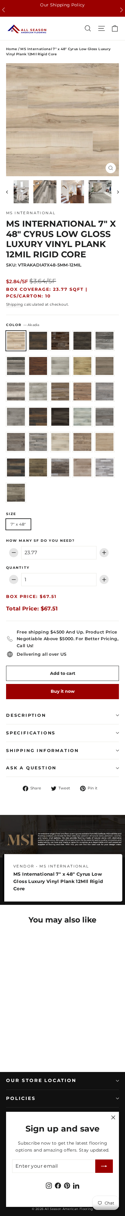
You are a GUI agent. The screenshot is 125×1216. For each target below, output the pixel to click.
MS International (31, 213)
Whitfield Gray (82, 467)
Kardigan (82, 417)
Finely (104, 391)
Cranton (104, 366)
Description (26, 715)
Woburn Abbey (104, 467)
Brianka (60, 366)
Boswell (104, 341)
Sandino (104, 442)
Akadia (16, 341)
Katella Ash (104, 417)
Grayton (16, 417)
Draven (16, 391)
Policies (21, 1098)
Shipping (14, 304)
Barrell (38, 341)
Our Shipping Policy (62, 5)
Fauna (82, 391)
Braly (38, 366)
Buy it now (63, 691)
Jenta (60, 417)
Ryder (82, 442)
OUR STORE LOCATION (41, 1080)
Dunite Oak (38, 391)
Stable (16, 467)
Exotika (60, 391)
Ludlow (16, 442)
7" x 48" (18, 524)
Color (22, 325)
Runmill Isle (60, 442)
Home (11, 49)
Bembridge (60, 341)
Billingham (82, 341)
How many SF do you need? (40, 541)
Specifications (31, 733)
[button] (3, 10)
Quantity (17, 568)
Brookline (82, 366)
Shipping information (42, 750)
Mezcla (38, 442)
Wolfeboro (16, 493)
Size (11, 514)
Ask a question (31, 768)
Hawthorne (38, 417)
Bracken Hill (16, 366)
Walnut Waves (38, 467)
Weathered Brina (60, 467)
